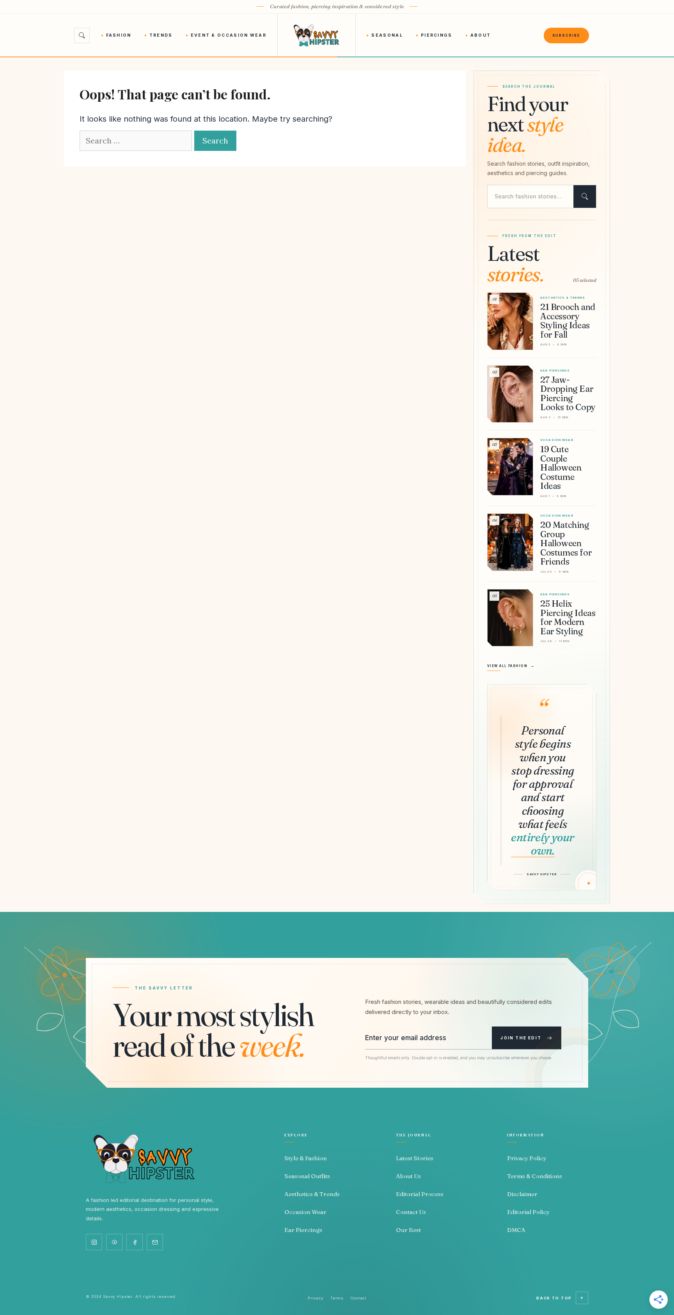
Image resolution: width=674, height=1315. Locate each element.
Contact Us (411, 1212)
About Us (408, 1176)
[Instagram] (94, 1242)
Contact (358, 1298)
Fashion (118, 35)
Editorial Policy (528, 1212)
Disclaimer (522, 1194)
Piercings (436, 35)
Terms (337, 1298)
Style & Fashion (305, 1158)
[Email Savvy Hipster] (155, 1242)
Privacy (315, 1298)
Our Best (408, 1230)
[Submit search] (584, 196)
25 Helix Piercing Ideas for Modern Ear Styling (567, 617)
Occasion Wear (305, 1212)
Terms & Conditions (534, 1176)
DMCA (516, 1230)
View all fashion (511, 666)
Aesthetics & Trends (312, 1194)
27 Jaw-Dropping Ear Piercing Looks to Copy (568, 393)
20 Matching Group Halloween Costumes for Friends (566, 543)
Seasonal (387, 35)
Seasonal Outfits (307, 1176)
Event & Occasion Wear (229, 35)
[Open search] (82, 35)
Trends (161, 35)
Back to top (560, 1298)
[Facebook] (134, 1242)
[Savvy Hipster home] (316, 35)
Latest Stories (414, 1158)
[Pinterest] (114, 1242)
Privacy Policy (526, 1158)
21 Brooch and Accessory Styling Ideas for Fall (567, 320)
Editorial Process (419, 1194)
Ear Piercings (303, 1230)
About (480, 35)
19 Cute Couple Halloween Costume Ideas (560, 467)
